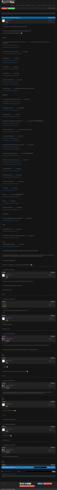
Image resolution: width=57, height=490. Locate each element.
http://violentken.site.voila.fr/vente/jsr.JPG (10, 190)
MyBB (4, 489)
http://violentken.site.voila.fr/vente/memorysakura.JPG (12, 53)
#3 (54, 308)
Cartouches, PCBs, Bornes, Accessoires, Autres (42, 13)
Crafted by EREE (8, 489)
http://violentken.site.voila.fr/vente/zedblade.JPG (11, 246)
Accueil (13, 5)
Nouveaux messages (20, 5)
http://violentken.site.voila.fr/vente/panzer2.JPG (11, 75)
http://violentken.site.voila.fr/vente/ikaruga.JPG (11, 203)
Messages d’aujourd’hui (31, 5)
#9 (54, 433)
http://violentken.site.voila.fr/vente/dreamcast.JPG (11, 101)
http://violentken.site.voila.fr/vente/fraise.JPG (10, 125)
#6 (54, 364)
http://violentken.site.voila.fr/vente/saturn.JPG (11, 45)
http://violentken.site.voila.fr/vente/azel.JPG (10, 81)
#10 (54, 454)
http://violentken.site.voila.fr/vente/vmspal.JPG (11, 110)
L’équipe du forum (48, 483)
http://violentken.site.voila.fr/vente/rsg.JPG (10, 60)
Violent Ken (8, 20)
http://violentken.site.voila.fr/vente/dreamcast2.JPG (12, 103)
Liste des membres (47, 5)
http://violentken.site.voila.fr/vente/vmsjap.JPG (11, 116)
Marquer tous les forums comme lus (27, 486)
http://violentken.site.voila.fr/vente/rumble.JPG (11, 131)
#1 (54, 24)
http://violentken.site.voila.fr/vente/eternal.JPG (11, 138)
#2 (54, 279)
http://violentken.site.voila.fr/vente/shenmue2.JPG (11, 177)
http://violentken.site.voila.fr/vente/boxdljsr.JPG (11, 146)
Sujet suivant (11, 467)
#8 (54, 408)
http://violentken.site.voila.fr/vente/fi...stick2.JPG (11, 220)
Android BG (13, 489)
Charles (4, 304)
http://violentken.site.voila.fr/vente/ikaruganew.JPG (11, 209)
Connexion (5, 8)
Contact (40, 483)
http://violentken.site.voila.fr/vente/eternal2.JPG (11, 140)
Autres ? (53, 13)
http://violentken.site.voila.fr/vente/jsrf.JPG (10, 231)
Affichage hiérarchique (51, 17)
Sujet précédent (6, 467)
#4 (54, 322)
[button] (53, 5)
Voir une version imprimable (6, 471)
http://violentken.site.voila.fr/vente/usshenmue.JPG (12, 162)
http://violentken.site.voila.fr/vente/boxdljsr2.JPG (11, 149)
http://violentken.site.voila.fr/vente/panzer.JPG (11, 68)
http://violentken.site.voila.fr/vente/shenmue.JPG (11, 170)
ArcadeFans (4, 13)
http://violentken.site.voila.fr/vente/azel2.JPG (10, 84)
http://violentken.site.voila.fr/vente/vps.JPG (10, 90)
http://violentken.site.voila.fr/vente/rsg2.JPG (10, 62)
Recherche (40, 5)
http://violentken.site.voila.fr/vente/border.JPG (11, 183)
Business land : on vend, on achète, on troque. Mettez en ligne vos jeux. (20, 13)
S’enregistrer (11, 8)
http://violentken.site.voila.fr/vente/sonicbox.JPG (11, 155)
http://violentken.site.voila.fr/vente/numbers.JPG (11, 123)
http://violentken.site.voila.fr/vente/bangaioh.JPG (11, 196)
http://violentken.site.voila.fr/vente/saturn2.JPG (11, 47)
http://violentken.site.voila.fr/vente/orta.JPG (10, 237)
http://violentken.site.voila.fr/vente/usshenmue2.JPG (12, 164)
